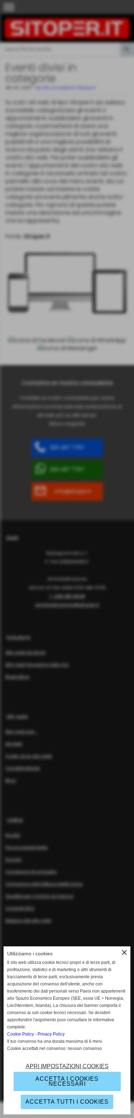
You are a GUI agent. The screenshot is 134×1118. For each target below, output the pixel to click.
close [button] (124, 952)
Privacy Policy (51, 1034)
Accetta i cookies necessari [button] (67, 1081)
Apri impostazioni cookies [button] (67, 1066)
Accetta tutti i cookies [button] (67, 1102)
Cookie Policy (20, 1034)
